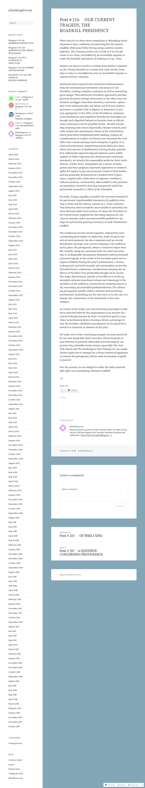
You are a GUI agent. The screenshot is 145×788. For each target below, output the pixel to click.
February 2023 (14, 327)
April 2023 (13, 318)
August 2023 (13, 300)
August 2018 (13, 572)
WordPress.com (15, 778)
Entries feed (13, 769)
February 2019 (14, 545)
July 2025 (12, 195)
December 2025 (15, 173)
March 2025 (13, 213)
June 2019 (12, 527)
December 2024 (15, 227)
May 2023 (12, 313)
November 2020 (15, 449)
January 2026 (14, 168)
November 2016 (15, 667)
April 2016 (13, 699)
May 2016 (12, 695)
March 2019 (13, 540)
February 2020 (15, 490)
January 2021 (14, 440)
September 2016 (15, 676)
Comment (120, 506)
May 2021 (12, 422)
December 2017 (15, 608)
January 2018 (14, 604)
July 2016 (12, 686)
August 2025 (13, 191)
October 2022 (14, 345)
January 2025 (14, 223)
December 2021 (15, 390)
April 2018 (13, 590)
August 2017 (13, 626)
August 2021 (13, 409)
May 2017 (12, 640)
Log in (11, 764)
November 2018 (15, 558)
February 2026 (14, 164)
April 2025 (13, 209)
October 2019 (14, 508)
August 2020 (14, 463)
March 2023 (13, 322)
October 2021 (14, 400)
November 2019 (15, 504)
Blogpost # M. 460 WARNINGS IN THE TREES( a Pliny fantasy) (21, 50)
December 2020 (15, 445)
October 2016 (14, 672)
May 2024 (12, 259)
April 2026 (13, 154)
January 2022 (14, 386)
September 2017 (15, 622)
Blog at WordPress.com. (70, 575)
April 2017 (13, 645)
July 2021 (12, 413)
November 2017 (15, 613)
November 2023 (15, 286)
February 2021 (14, 436)
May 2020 (12, 477)
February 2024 (14, 272)
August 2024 (14, 245)
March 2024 (13, 268)
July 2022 (12, 359)
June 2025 (12, 200)
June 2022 (12, 363)
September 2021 (15, 404)
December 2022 (15, 336)
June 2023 (12, 309)
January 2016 (14, 713)
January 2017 (14, 658)
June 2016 (12, 690)
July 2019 (12, 522)
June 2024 (12, 254)
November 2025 (15, 177)
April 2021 (13, 427)
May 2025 (12, 204)
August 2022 (14, 354)
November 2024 (15, 232)
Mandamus (20, 113)
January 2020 (14, 495)
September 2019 (15, 513)
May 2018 (12, 586)
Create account (15, 760)
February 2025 (14, 218)
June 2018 (12, 581)
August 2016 (13, 681)
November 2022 (15, 341)
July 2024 (12, 250)
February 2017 (14, 654)
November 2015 (15, 722)
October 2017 (14, 617)
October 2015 (14, 726)
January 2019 (14, 549)
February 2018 (14, 599)
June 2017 (12, 636)
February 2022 (14, 381)
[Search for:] (21, 23)
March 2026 (13, 159)
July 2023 (12, 304)
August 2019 (13, 518)
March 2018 (13, 595)
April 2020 (13, 481)
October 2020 (14, 454)
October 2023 (14, 291)
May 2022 (12, 368)
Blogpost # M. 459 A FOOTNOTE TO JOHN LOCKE (17, 60)
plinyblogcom (21, 132)
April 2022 (13, 372)
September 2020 (15, 459)
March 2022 (13, 377)
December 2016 (15, 663)
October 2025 (14, 182)
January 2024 (14, 277)
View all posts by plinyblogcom (94, 435)
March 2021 (13, 431)
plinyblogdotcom (20, 10)
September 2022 (15, 350)
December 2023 (15, 282)
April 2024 (13, 263)
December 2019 (15, 499)
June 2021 (12, 418)
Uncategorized (15, 743)
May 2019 (12, 531)
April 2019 (13, 536)
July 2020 (12, 468)
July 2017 (12, 631)
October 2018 (14, 563)
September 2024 (15, 241)
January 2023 (14, 331)
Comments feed (15, 773)
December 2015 (15, 717)
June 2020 (12, 472)
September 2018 (15, 567)
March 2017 (13, 649)
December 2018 (15, 554)
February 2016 (14, 708)
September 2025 (15, 186)
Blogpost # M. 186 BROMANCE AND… (24, 125)
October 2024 (14, 236)
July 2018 (12, 577)
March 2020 (13, 486)
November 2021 (15, 395)
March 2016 (13, 704)
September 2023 (15, 295)
